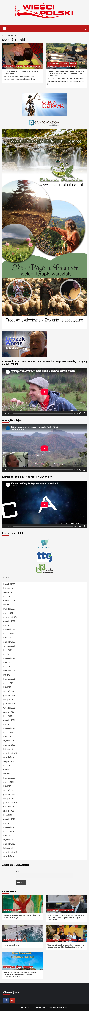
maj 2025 (6, 604)
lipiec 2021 (7, 716)
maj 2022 (6, 675)
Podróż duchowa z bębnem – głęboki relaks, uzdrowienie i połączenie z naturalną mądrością (20, 974)
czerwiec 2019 (9, 819)
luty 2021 (7, 736)
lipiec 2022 (7, 666)
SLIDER (18, 910)
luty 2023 (7, 662)
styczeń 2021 (8, 741)
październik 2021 (10, 703)
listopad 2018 (8, 848)
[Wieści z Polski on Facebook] (6, 1000)
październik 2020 (10, 753)
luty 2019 (7, 835)
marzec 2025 (8, 613)
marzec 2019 (8, 831)
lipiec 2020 (7, 765)
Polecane (19, 66)
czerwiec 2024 (9, 621)
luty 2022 (7, 687)
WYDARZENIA (52, 66)
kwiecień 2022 (9, 679)
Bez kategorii (64, 63)
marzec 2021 (8, 732)
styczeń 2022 (8, 691)
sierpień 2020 (8, 761)
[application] (44, 392)
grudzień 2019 (9, 794)
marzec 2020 (8, 782)
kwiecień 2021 (9, 728)
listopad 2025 (8, 588)
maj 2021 (6, 724)
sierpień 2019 (8, 811)
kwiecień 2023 (9, 658)
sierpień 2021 (8, 712)
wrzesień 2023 (9, 646)
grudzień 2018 (9, 844)
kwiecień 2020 (9, 778)
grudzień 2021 (9, 695)
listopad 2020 (8, 749)
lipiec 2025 (7, 596)
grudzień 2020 (9, 745)
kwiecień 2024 (9, 629)
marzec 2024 (8, 633)
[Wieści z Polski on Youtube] (12, 1000)
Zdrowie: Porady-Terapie (32, 66)
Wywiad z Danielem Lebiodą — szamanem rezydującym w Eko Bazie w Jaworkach (65, 946)
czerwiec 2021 (9, 720)
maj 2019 (6, 823)
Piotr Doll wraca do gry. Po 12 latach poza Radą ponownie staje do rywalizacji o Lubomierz (65, 917)
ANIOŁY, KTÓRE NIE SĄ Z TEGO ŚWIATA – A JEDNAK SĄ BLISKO (22, 916)
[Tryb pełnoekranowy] (84, 413)
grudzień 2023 (9, 642)
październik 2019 (10, 802)
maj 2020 (6, 774)
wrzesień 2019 (9, 807)
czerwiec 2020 (9, 769)
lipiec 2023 (7, 650)
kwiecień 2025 (9, 609)
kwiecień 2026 (9, 584)
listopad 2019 (8, 798)
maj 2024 (6, 625)
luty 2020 (7, 786)
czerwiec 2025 (9, 600)
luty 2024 (7, 637)
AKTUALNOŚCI (9, 66)
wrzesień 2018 (9, 856)
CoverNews (52, 1007)
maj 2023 (6, 654)
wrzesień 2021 (9, 708)
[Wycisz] (80, 413)
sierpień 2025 (8, 592)
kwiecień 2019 (9, 827)
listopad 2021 (8, 699)
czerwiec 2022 (9, 670)
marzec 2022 (8, 683)
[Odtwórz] (5, 413)
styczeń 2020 (8, 790)
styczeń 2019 (8, 839)
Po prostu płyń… (11, 945)
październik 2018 (10, 852)
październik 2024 (10, 617)
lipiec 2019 (7, 815)
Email (17, 872)
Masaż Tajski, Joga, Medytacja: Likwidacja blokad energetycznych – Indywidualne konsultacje (65, 73)
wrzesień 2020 (9, 757)
